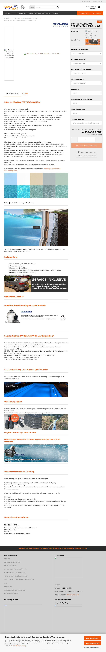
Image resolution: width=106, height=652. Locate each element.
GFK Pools (9, 13)
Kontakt (7, 558)
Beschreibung (12, 93)
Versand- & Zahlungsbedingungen (16, 576)
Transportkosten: (77, 119)
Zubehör (56, 13)
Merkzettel (98, 1)
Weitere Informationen (92, 648)
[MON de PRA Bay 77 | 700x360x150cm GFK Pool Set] (42, 53)
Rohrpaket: (75, 89)
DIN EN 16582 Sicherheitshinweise (15, 569)
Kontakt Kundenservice (12, 562)
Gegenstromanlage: (78, 109)
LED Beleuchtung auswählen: (81, 69)
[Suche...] (58, 7)
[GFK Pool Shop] (15, 7)
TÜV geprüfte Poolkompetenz (90, 13)
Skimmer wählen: (77, 79)
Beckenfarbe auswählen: (80, 49)
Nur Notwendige (92, 643)
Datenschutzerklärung (18, 646)
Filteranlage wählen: (78, 59)
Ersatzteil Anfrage (10, 565)
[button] (10, 26)
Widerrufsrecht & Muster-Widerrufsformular (19, 579)
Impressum (8, 586)
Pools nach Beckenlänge (39, 13)
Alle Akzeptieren (92, 638)
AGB (5, 583)
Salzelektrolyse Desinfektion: (81, 99)
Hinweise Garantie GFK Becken (14, 572)
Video (25, 93)
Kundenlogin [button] (85, 1)
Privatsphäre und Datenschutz (14, 590)
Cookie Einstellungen (11, 593)
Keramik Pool (21, 13)
